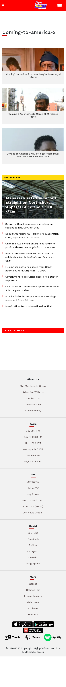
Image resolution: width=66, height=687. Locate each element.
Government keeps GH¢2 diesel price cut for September (31, 278)
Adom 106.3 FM (33, 436)
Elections (33, 614)
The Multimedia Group (33, 386)
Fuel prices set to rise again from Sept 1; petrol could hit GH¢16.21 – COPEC (29, 268)
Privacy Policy (33, 410)
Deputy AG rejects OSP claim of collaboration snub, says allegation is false (32, 235)
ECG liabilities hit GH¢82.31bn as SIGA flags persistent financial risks (30, 298)
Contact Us (33, 398)
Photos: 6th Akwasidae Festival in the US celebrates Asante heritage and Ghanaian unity (29, 257)
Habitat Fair (33, 589)
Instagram (33, 551)
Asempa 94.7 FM (33, 449)
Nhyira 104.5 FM (33, 461)
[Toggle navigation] (60, 6)
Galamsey (33, 602)
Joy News (33, 481)
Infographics (33, 563)
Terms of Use (33, 404)
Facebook (33, 539)
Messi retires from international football (28, 306)
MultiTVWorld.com (33, 500)
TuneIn (16, 637)
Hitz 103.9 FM (33, 443)
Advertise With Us (33, 392)
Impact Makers (33, 596)
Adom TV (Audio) (33, 506)
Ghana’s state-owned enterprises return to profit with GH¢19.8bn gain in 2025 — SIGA (30, 245)
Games (33, 583)
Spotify (57, 637)
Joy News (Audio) (33, 512)
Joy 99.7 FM (33, 430)
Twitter (33, 545)
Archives (33, 608)
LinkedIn (33, 557)
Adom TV (33, 488)
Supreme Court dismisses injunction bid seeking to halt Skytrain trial (29, 226)
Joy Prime (33, 494)
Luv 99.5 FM (33, 455)
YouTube (33, 532)
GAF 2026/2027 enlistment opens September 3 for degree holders (32, 288)
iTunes (35, 637)
